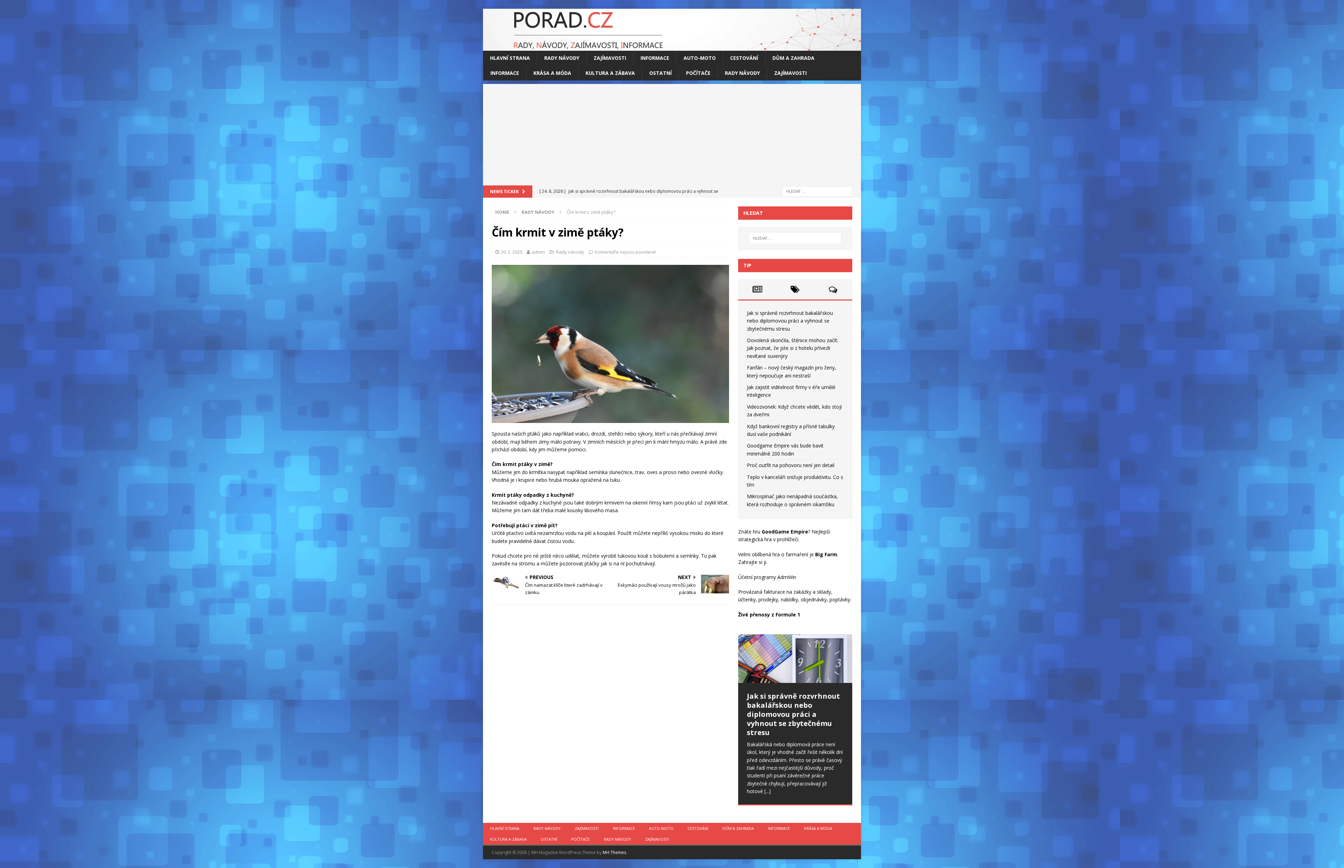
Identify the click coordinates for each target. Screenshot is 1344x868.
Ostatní (660, 73)
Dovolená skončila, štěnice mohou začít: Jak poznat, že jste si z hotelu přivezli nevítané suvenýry (792, 348)
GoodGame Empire (785, 531)
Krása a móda (552, 73)
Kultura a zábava (610, 73)
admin (538, 252)
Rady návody (561, 58)
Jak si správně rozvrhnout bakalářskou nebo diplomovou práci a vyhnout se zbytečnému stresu (790, 321)
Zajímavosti (610, 58)
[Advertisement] (672, 133)
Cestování (744, 58)
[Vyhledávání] (817, 191)
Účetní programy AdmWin (767, 577)
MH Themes (614, 852)
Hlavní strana (510, 58)
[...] (767, 791)
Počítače (698, 73)
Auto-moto (700, 58)
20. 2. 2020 (511, 252)
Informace (654, 58)
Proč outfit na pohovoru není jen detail (790, 465)
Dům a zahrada (793, 58)
